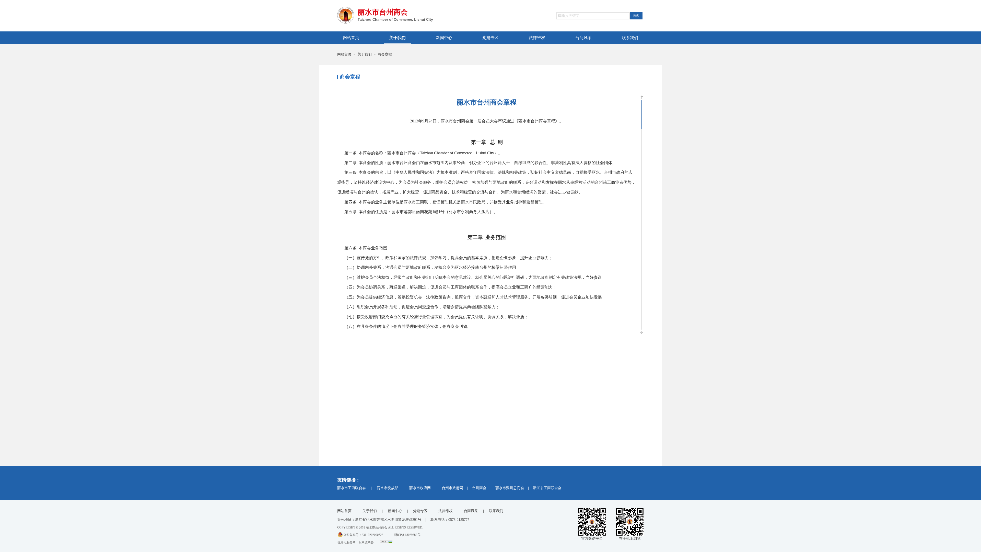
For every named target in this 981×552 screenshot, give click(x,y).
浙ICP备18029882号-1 (408, 535)
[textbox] (593, 15)
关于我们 (364, 54)
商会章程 (385, 54)
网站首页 (344, 54)
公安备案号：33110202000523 (363, 535)
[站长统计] (386, 542)
